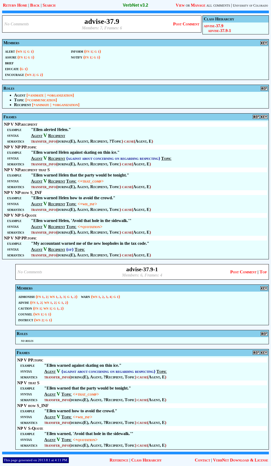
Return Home (15, 5)
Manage (198, 5)
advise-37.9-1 (219, 30)
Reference (119, 460)
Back (35, 5)
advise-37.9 (213, 26)
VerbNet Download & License (240, 460)
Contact (202, 460)
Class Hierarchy (146, 460)
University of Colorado (250, 5)
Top (263, 272)
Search (49, 5)
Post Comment (186, 24)
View (180, 5)
